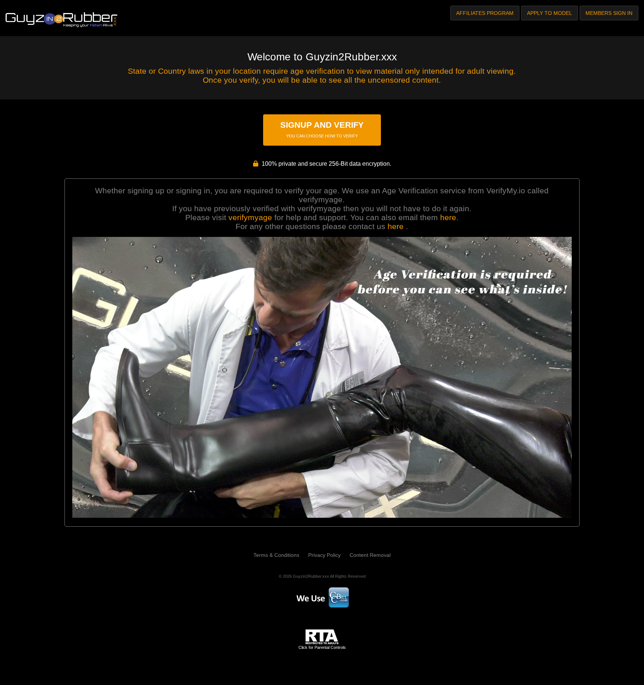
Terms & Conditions (276, 555)
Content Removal (370, 555)
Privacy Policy (324, 555)
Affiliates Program (485, 13)
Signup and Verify (322, 129)
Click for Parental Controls (322, 647)
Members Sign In (608, 13)
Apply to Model (549, 13)
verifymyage (250, 217)
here (448, 217)
